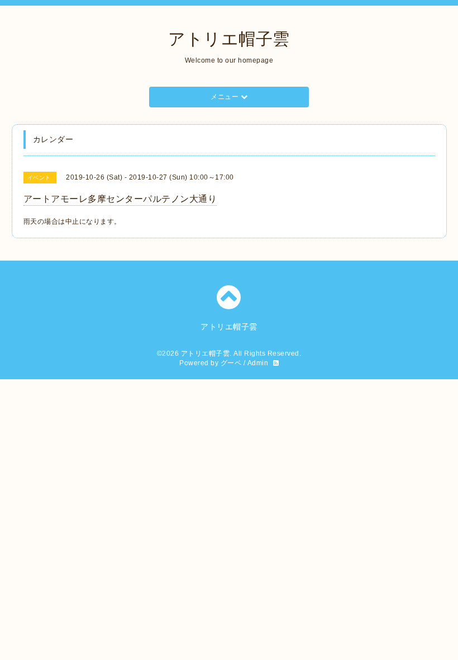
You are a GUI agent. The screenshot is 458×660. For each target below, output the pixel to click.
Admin (258, 363)
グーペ (231, 363)
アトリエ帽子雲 (229, 39)
